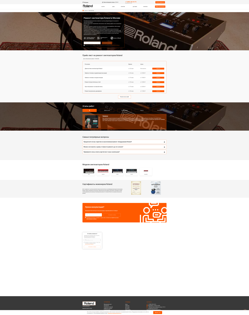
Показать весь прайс (124, 96)
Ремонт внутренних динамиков (93, 91)
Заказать (158, 68)
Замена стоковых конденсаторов (94, 77)
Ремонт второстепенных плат (93, 82)
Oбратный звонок (160, 6)
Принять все (158, 312)
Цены (113, 6)
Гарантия (123, 6)
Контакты (145, 6)
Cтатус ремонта (160, 2)
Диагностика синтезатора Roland (93, 68)
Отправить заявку (107, 42)
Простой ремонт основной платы (94, 86)
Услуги (102, 6)
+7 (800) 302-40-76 (130, 1)
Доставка (135, 6)
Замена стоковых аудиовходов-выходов (96, 73)
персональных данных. (115, 45)
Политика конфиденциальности (114, 313)
